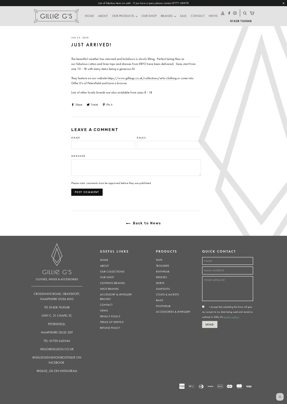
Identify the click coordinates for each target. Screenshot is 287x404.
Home (89, 16)
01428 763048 (241, 21)
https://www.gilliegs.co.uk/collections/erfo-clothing (142, 78)
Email (141, 137)
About (103, 16)
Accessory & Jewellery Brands (116, 297)
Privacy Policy (110, 316)
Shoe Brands (109, 289)
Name (75, 137)
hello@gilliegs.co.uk (57, 349)
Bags (159, 300)
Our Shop (149, 16)
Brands (167, 16)
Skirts (160, 283)
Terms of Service (112, 322)
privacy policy (231, 317)
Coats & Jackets (167, 294)
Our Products (123, 16)
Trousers (162, 266)
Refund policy (110, 328)
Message (78, 155)
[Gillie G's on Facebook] (229, 12)
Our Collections (112, 271)
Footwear (163, 306)
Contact (198, 16)
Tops (159, 260)
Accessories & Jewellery (173, 312)
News (213, 16)
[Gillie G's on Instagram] (235, 12)
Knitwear (163, 271)
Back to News (146, 223)
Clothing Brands (112, 283)
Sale (183, 16)
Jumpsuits (163, 289)
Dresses (161, 277)
